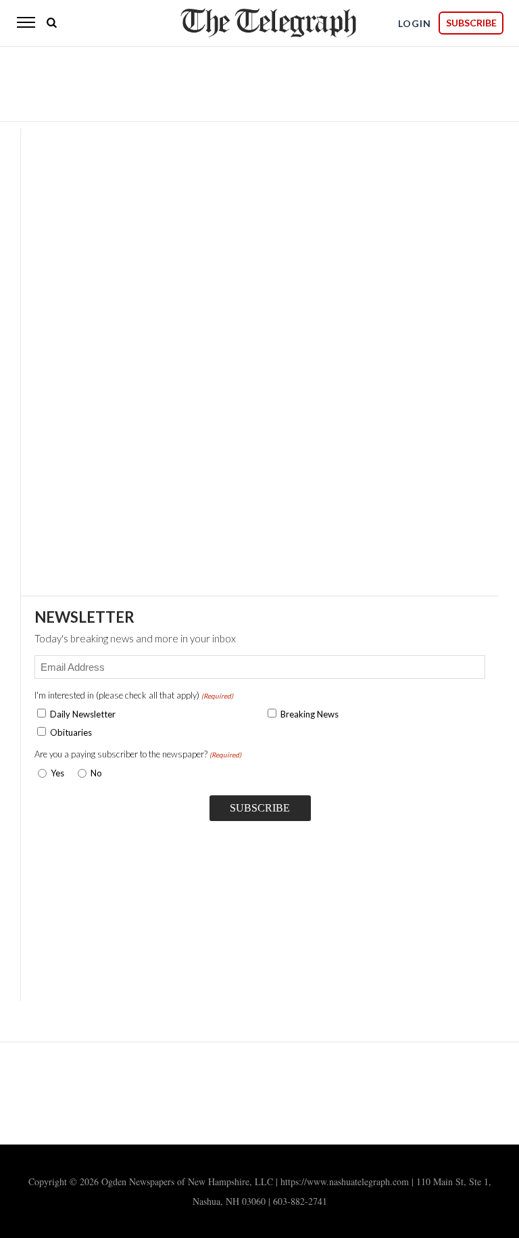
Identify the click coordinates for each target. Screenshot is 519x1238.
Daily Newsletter (83, 714)
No (96, 773)
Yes (55, 773)
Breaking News (309, 714)
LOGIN (414, 23)
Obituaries (71, 732)
